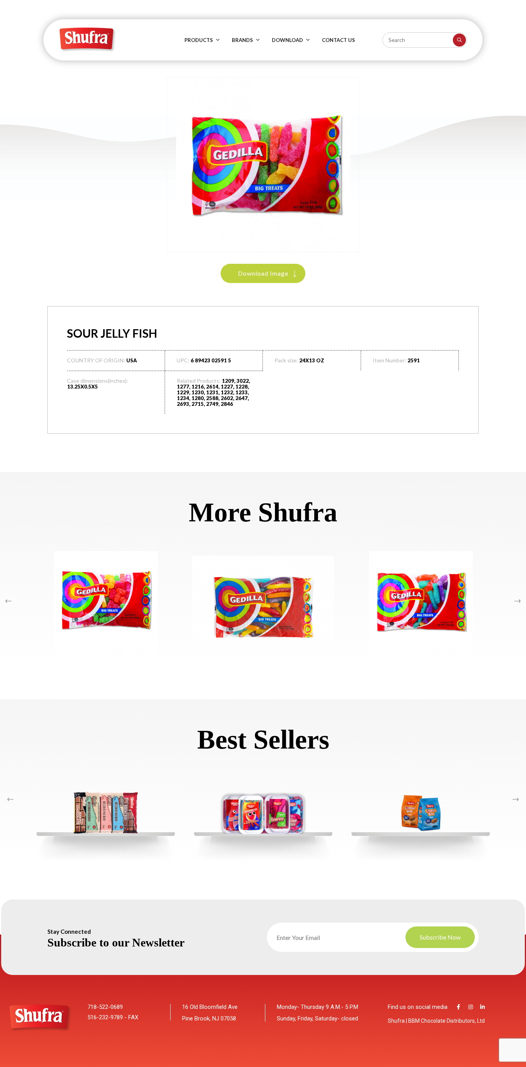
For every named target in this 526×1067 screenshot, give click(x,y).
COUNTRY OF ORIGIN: (96, 360)
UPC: (183, 360)
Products (198, 40)
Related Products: (199, 381)
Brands (242, 40)
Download (287, 40)
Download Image (263, 273)
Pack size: (286, 360)
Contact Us (338, 40)
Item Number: (389, 360)
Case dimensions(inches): (97, 381)
